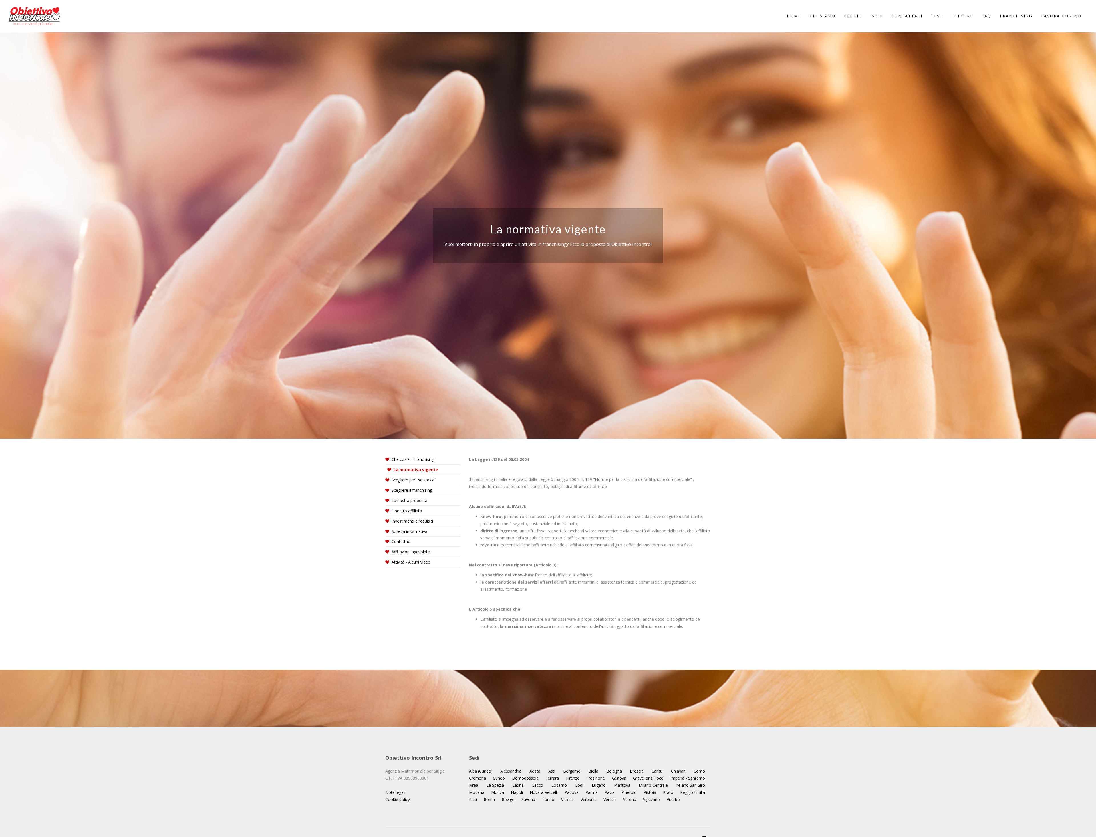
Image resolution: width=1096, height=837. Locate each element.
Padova (572, 792)
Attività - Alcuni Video (410, 562)
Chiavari (678, 771)
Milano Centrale (653, 785)
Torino (548, 799)
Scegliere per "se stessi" (413, 480)
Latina (518, 785)
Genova (619, 778)
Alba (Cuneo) (481, 771)
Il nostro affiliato (406, 510)
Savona (528, 799)
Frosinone (595, 778)
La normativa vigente (415, 469)
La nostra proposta (408, 500)
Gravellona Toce (648, 778)
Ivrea (473, 785)
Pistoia (650, 792)
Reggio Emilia (692, 792)
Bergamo (572, 771)
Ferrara (552, 778)
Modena (476, 792)
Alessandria (510, 771)
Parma (591, 792)
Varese (567, 799)
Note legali (395, 792)
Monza (497, 792)
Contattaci (400, 541)
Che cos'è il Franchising (412, 459)
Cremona (477, 778)
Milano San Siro (690, 785)
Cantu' (657, 771)
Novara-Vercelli (544, 792)
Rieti (473, 799)
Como (699, 771)
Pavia (610, 792)
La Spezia (495, 785)
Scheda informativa (408, 531)
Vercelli (609, 799)
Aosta (534, 771)
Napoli (517, 792)
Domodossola (525, 778)
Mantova (622, 785)
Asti (551, 771)
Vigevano (651, 799)
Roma (489, 799)
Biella (593, 771)
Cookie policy (397, 799)
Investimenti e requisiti (411, 521)
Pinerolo (629, 792)
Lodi (579, 785)
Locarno (559, 785)
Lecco (537, 785)
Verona (629, 799)
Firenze (572, 778)
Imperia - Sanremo (687, 778)
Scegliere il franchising (411, 490)
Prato (668, 792)
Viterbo (673, 799)
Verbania (589, 799)
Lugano (599, 785)
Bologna (614, 771)
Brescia (637, 771)
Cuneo (499, 778)
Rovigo (508, 799)
